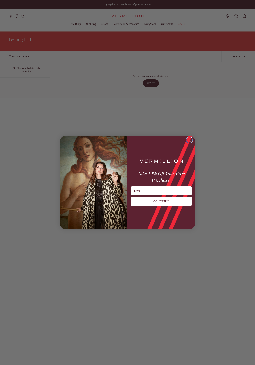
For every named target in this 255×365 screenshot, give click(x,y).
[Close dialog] (189, 140)
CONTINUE (161, 201)
